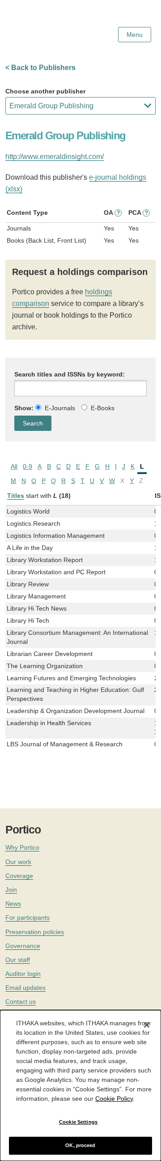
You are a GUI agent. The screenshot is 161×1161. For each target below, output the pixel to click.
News (13, 903)
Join (11, 889)
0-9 (27, 466)
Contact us (20, 1001)
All (14, 466)
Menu (135, 34)
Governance (22, 945)
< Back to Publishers (40, 67)
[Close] (147, 1025)
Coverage (19, 875)
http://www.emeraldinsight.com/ (54, 156)
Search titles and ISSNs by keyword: (69, 374)
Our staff (17, 959)
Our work (18, 861)
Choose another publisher (45, 91)
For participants (27, 917)
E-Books (102, 408)
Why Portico (22, 847)
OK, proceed (80, 1145)
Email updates (25, 987)
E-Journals (60, 408)
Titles (15, 495)
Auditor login (23, 973)
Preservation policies (34, 931)
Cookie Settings (78, 1122)
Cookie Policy (114, 1098)
